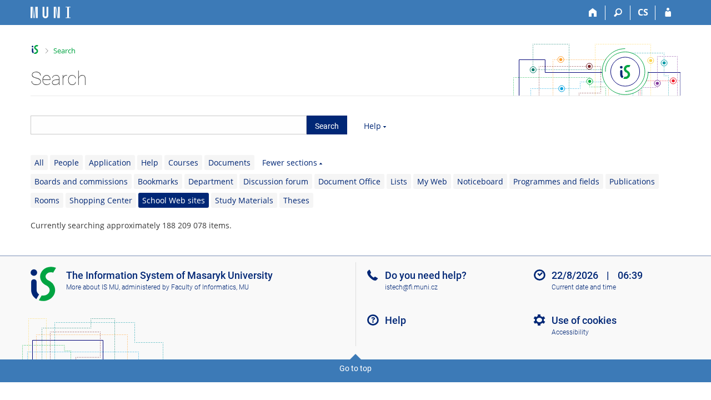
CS (643, 12)
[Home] (592, 13)
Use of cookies (584, 320)
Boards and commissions (81, 181)
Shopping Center (100, 200)
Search (64, 51)
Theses (296, 200)
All (39, 162)
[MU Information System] (35, 49)
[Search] (617, 13)
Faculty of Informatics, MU (210, 287)
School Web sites (173, 200)
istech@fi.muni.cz (411, 287)
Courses (183, 162)
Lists (398, 181)
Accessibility (570, 332)
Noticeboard (480, 181)
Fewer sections (289, 162)
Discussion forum (275, 181)
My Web (432, 181)
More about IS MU (92, 287)
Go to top (355, 368)
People (66, 162)
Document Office (349, 181)
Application (110, 162)
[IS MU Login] (667, 13)
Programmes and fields (556, 181)
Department (210, 181)
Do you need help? (426, 275)
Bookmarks (158, 181)
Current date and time (584, 287)
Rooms (46, 200)
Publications (632, 181)
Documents (229, 162)
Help (372, 126)
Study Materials (244, 200)
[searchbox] (169, 125)
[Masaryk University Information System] (51, 12)
